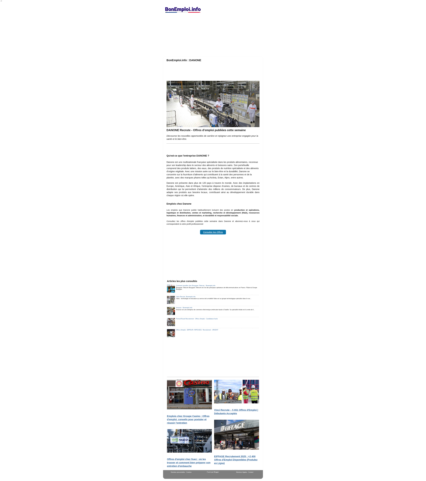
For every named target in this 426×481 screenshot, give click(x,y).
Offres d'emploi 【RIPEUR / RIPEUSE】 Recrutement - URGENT (197, 330)
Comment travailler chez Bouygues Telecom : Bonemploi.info (195, 285)
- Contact (250, 472)
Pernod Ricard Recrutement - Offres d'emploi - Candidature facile (197, 319)
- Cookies (188, 472)
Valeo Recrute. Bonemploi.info (185, 297)
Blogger (216, 472)
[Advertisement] (213, 35)
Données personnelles (178, 472)
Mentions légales (241, 472)
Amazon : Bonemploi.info (184, 307)
